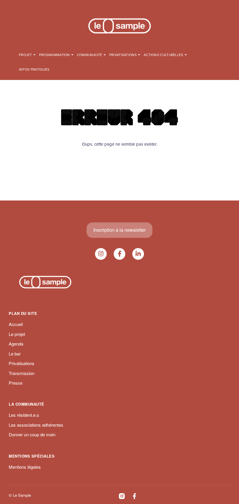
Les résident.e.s (24, 415)
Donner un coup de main (32, 434)
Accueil (16, 324)
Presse (15, 383)
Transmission (21, 373)
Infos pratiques (34, 69)
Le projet (17, 334)
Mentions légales (25, 467)
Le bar (15, 353)
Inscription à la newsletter (119, 229)
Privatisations (21, 363)
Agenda (16, 344)
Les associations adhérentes (36, 425)
